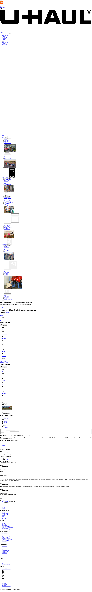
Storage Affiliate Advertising (6, 569)
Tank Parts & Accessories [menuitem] (8, 299)
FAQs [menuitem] (5, 142)
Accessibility (4, 517)
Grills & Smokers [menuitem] (6, 296)
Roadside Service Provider (6, 564)
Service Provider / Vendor (6, 563)
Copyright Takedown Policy (6, 586)
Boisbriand (4, 306)
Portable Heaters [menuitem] (6, 297)
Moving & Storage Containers (8, 527)
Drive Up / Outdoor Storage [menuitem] (8, 202)
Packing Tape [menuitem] (6, 228)
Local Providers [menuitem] (6, 247)
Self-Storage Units (5, 528)
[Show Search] (2, 32)
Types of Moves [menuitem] (6, 249)
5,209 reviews (7, 312)
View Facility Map (3, 320)
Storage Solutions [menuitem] (7, 229)
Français (3, 507)
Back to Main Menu (7, 138)
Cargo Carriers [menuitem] (6, 272)
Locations (5, 587)
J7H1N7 (3, 307)
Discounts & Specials (5, 542)
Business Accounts (5, 533)
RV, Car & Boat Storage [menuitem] (8, 200)
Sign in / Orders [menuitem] (5, 41)
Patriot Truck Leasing (5, 540)
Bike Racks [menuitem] (6, 271)
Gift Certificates (4, 541)
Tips (3, 516)
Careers (3, 549)
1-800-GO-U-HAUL (5, 501)
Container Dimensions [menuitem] (7, 184)
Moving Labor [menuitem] (4, 244)
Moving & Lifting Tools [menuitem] (8, 227)
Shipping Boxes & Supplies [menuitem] (8, 225)
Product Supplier (4, 562)
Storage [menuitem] (3, 195)
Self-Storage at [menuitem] (7, 198)
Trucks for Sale (4, 356)
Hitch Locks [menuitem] (6, 274)
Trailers (6, 137)
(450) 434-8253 (2, 315)
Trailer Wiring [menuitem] (6, 275)
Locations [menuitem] (4, 38)
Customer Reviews (5, 518)
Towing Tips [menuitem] (6, 156)
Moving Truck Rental (5, 522)
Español (3, 508)
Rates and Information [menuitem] (7, 179)
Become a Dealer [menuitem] (5, 37)
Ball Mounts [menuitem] (6, 270)
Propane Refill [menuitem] (6, 294)
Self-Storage (4, 338)
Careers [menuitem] (3, 36)
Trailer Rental (4, 524)
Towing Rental (4, 525)
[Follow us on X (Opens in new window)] (3, 577)
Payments (3, 515)
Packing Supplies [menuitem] (6, 224)
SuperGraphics (4, 553)
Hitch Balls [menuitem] (6, 273)
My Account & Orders (5, 514)
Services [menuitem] (5, 248)
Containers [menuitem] (5, 177)
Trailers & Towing (4, 334)
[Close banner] (1, 0)
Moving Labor (9, 244)
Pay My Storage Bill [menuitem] (7, 203)
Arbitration (4, 583)
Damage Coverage (5, 537)
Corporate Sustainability (6, 548)
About (4, 546)
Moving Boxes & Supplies (6, 536)
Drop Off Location (5, 431)
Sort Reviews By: (3, 456)
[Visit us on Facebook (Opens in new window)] (3, 571)
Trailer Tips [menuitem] (6, 141)
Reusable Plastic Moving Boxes (7, 529)
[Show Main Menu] (1, 9)
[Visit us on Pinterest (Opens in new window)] (3, 574)
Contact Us (4, 512)
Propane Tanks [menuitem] (6, 298)
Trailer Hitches (4, 351)
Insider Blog (5, 551)
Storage (6, 195)
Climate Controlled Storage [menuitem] (8, 199)
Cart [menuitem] (4, 39)
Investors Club (5, 550)
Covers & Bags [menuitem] (6, 226)
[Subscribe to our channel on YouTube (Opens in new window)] (3, 578)
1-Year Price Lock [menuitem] (5, 35)
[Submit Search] (10, 33)
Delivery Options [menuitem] (6, 180)
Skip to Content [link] (2, 7)
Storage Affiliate (4, 568)
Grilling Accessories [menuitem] (7, 295)
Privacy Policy (4, 584)
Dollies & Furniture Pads (6, 526)
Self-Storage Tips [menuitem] (6, 205)
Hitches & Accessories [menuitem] (7, 143)
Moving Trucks (4, 325)
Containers (11, 177)
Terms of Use (4, 585)
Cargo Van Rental (5, 523)
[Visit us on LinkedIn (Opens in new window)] (3, 575)
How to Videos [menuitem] (6, 140)
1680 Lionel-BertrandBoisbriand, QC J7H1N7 (4, 362)
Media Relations (4, 552)
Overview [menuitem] (5, 246)
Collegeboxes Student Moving (7, 539)
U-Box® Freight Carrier (6, 560)
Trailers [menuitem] (3, 137)
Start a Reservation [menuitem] (7, 139)
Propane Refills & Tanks (6, 538)
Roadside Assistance (5, 513)
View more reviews (3, 496)
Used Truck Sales (5, 535)
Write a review (2, 463)
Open (1, 6)
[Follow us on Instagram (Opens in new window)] (3, 572)
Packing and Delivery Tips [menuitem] (9, 182)
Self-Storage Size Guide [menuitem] (8, 201)
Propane (3, 445)
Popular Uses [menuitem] (6, 181)
